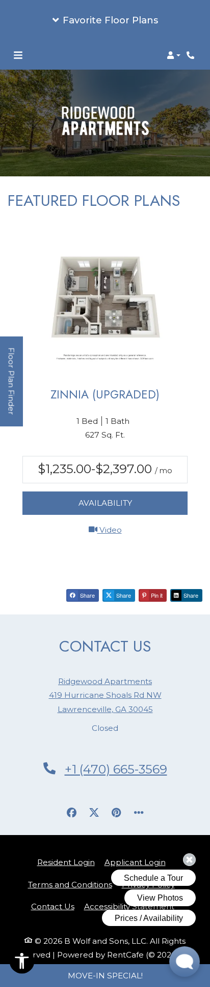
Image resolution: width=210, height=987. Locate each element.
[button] (105, 20)
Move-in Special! (105, 975)
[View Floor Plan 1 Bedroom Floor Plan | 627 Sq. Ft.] (105, 304)
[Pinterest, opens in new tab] (116, 813)
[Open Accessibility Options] (22, 963)
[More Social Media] (138, 813)
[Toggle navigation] (18, 55)
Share (86, 595)
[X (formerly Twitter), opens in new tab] (94, 813)
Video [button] (142, 530)
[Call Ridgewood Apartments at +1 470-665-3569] (192, 55)
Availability (105, 503)
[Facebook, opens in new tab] (71, 813)
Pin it (156, 595)
